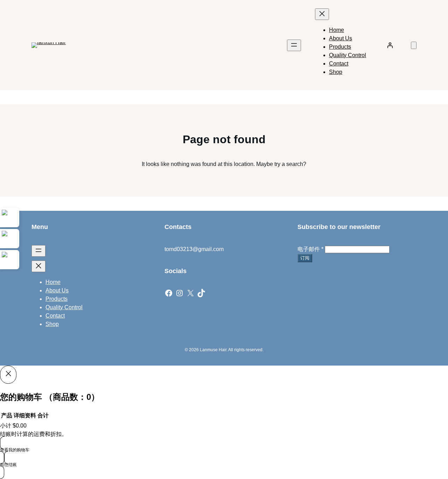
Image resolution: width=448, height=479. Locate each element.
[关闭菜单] (322, 14)
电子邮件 (310, 249)
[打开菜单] (294, 45)
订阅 (304, 258)
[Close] (8, 375)
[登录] (390, 45)
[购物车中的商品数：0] (413, 45)
